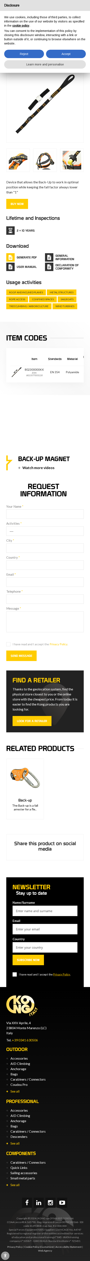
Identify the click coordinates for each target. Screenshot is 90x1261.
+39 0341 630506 (25, 1040)
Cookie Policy (31, 1246)
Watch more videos (38, 468)
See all (14, 1091)
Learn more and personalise (45, 64)
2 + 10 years (26, 230)
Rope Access (17, 299)
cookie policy (20, 25)
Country (13, 557)
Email (11, 574)
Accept (66, 54)
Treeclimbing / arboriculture (29, 306)
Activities (14, 523)
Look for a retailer (32, 721)
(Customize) (47, 1246)
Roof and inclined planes (26, 292)
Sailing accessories (23, 1173)
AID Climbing (20, 1063)
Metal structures (61, 292)
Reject (24, 54)
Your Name (14, 506)
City (10, 540)
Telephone (14, 591)
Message (13, 608)
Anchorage (18, 1069)
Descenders (18, 1136)
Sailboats (67, 299)
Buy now (17, 204)
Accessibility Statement (68, 1246)
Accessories (19, 1058)
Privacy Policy (58, 644)
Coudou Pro (19, 1084)
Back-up (25, 800)
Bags (14, 1074)
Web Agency (45, 1250)
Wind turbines (64, 306)
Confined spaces (43, 299)
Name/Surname (24, 902)
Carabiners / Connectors (28, 1079)
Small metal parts (22, 1178)
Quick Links (18, 1168)
